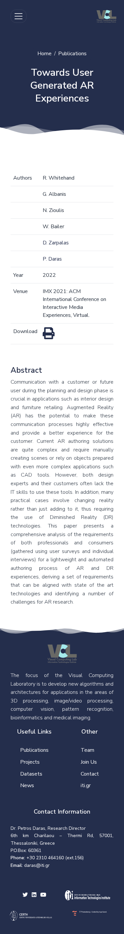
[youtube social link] (43, 895)
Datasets (31, 774)
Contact (90, 774)
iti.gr (86, 785)
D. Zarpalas (56, 242)
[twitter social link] (25, 895)
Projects (30, 762)
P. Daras (52, 259)
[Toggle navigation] (18, 16)
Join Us (89, 762)
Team (87, 750)
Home (44, 53)
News (27, 785)
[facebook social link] (34, 895)
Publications (72, 53)
